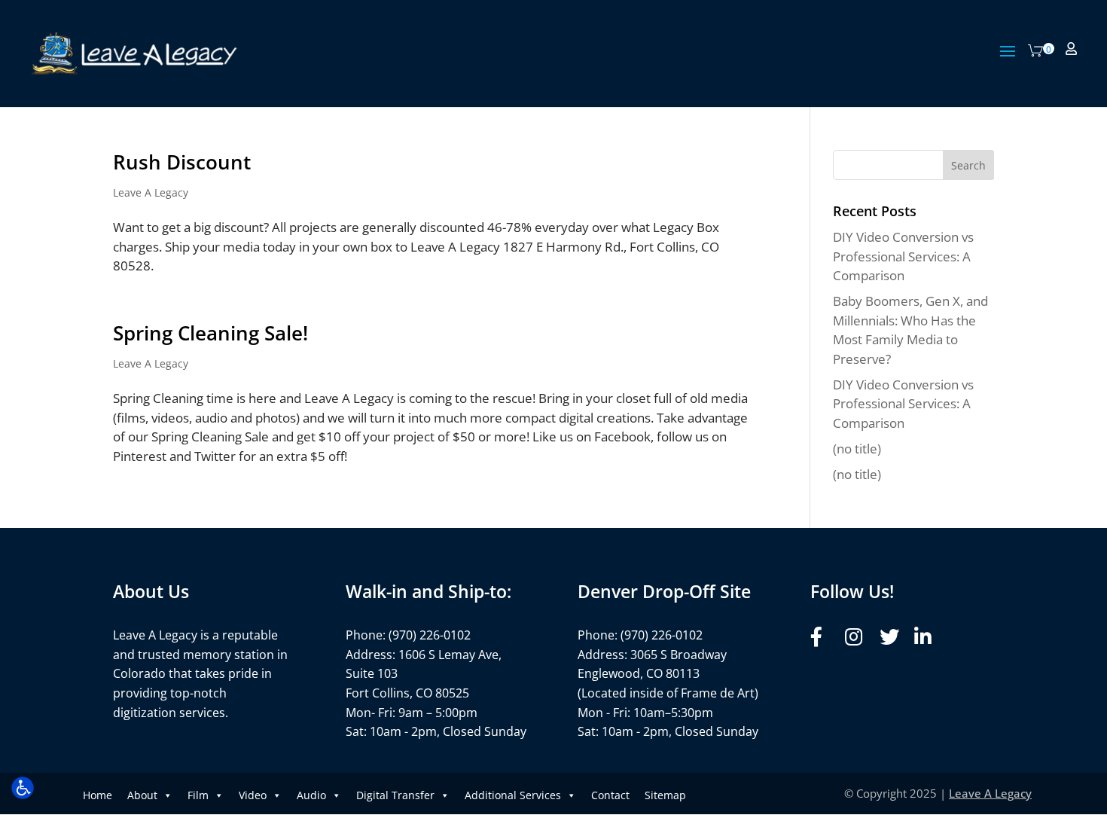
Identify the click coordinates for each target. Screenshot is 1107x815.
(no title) (857, 448)
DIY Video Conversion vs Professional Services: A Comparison (903, 256)
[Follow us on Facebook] (823, 637)
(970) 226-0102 (430, 635)
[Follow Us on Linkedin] (927, 637)
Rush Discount (182, 162)
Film (198, 795)
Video (253, 795)
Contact (610, 795)
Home (97, 795)
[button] (1008, 61)
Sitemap (665, 795)
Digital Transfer (395, 795)
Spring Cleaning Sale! (210, 332)
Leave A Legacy (150, 192)
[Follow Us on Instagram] (858, 637)
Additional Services (513, 795)
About (142, 795)
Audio (311, 795)
